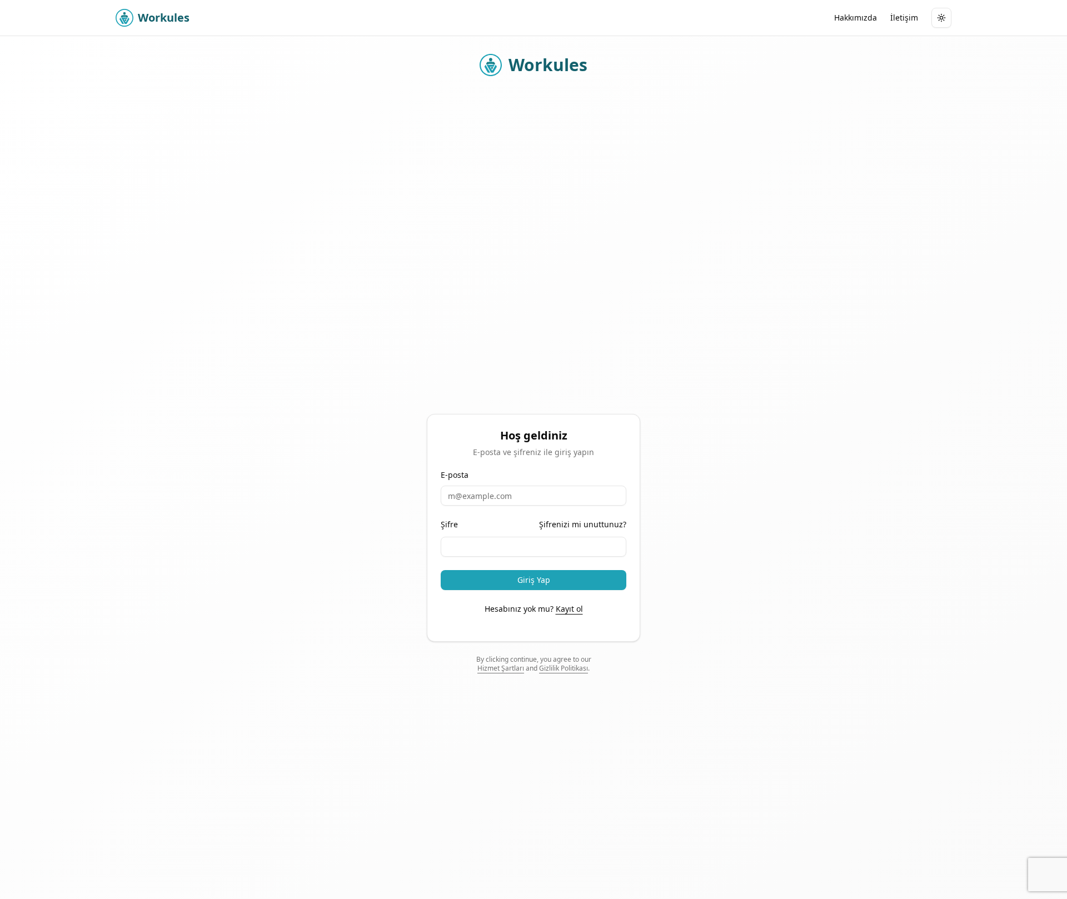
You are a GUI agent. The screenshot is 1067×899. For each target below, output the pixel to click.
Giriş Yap (533, 580)
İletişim (904, 17)
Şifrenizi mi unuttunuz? (582, 524)
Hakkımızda (855, 17)
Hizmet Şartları (500, 668)
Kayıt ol (569, 608)
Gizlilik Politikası (563, 668)
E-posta (454, 475)
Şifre (449, 524)
